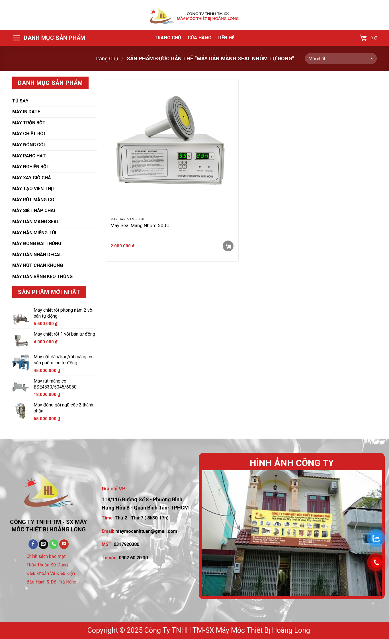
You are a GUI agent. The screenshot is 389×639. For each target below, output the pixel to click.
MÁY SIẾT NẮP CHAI (33, 210)
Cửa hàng (200, 37)
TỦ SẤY (20, 101)
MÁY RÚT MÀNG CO (33, 199)
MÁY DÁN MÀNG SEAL (35, 221)
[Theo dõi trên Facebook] (33, 544)
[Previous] (212, 533)
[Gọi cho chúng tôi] (53, 544)
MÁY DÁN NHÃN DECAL (37, 254)
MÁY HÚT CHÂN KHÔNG (37, 265)
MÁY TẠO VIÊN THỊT (34, 188)
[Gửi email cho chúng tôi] (43, 544)
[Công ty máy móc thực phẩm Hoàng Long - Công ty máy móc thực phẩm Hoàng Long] (194, 15)
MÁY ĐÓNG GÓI (28, 144)
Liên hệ (226, 37)
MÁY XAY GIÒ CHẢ (31, 177)
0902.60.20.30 (133, 557)
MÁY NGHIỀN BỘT (31, 166)
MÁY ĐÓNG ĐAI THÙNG (36, 243)
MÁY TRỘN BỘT (29, 123)
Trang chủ (168, 37)
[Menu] (48, 38)
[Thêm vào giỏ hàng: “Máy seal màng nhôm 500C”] (228, 246)
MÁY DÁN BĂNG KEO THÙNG (42, 276)
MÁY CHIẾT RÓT (29, 133)
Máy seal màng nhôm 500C (139, 225)
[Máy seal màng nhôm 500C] (171, 147)
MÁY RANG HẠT (29, 156)
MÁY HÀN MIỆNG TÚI (34, 232)
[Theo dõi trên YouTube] (64, 544)
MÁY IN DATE (26, 111)
